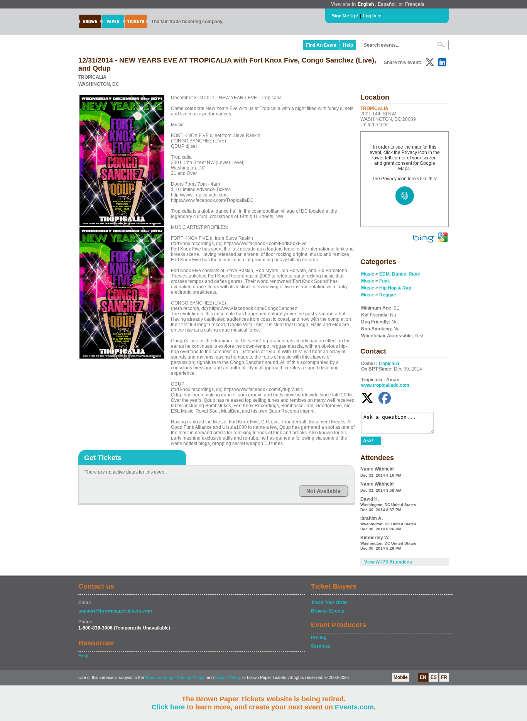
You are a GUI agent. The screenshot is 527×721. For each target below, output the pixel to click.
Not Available (323, 491)
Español (386, 4)
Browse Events (328, 611)
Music (367, 274)
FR (444, 677)
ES (434, 677)
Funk (384, 281)
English (366, 4)
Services (321, 646)
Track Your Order (329, 602)
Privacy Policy (190, 677)
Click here (168, 707)
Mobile (401, 677)
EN (423, 677)
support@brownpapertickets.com (115, 611)
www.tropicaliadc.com (385, 385)
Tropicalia (388, 363)
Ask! (368, 440)
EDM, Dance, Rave (399, 274)
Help (348, 45)
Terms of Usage (159, 677)
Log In (369, 16)
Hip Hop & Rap (395, 288)
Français (414, 4)
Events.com (354, 707)
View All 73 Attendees (388, 562)
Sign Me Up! (345, 16)
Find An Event (321, 45)
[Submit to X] (429, 62)
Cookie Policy (228, 677)
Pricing (318, 637)
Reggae (387, 295)
